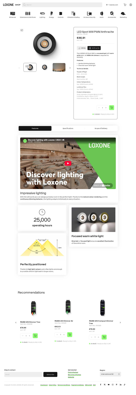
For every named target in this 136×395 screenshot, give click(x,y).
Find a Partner (73, 372)
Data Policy (52, 385)
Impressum (44, 385)
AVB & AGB (88, 385)
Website (71, 377)
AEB (94, 385)
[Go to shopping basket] (125, 5)
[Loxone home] (8, 5)
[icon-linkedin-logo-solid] (120, 386)
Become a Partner (74, 375)
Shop (17, 5)
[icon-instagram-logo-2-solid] (112, 386)
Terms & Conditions (64, 385)
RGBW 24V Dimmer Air (64, 321)
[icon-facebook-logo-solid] (100, 386)
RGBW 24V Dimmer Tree (30, 322)
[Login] (131, 5)
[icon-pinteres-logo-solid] (116, 386)
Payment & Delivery (77, 385)
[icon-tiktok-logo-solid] (124, 386)
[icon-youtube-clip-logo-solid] (108, 386)
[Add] (35, 335)
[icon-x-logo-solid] (104, 386)
